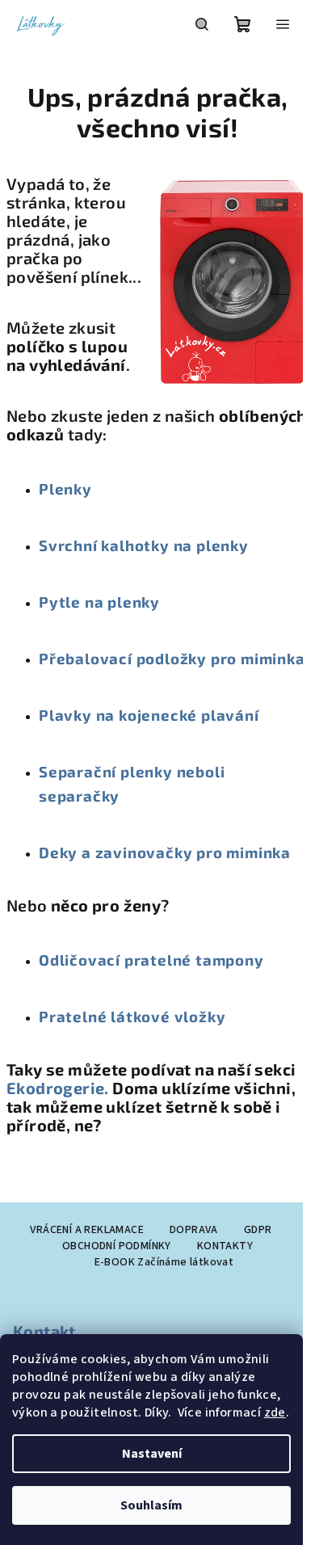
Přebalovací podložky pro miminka (172, 658)
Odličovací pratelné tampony (151, 959)
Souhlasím (151, 1505)
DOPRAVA (194, 1230)
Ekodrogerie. (59, 1087)
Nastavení (152, 1454)
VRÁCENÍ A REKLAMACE (87, 1230)
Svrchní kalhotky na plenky (144, 545)
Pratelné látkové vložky (132, 1016)
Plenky (65, 488)
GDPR (258, 1230)
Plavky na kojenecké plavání (149, 714)
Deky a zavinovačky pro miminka (165, 852)
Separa (66, 771)
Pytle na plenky (99, 601)
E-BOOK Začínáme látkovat (164, 1262)
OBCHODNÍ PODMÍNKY (116, 1246)
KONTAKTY (225, 1246)
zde (275, 1412)
